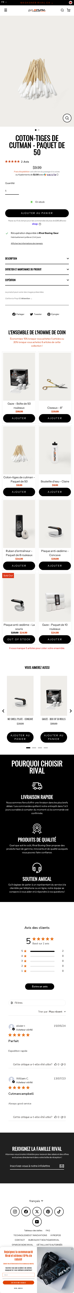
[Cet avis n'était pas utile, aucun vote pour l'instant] (62, 1064)
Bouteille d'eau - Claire (55, 481)
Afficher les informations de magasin (27, 243)
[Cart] (68, 10)
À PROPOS (55, 1235)
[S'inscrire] (61, 1166)
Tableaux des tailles (33, 1230)
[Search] (62, 10)
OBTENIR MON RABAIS (18, 1283)
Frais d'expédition (22, 171)
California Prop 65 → (18, 298)
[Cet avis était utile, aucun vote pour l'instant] (55, 1064)
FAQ (48, 1230)
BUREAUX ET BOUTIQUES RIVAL (43, 1240)
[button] (37, 174)
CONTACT (20, 1240)
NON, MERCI (18, 1288)
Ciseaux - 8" (55, 407)
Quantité (10, 183)
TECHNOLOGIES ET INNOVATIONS (30, 1235)
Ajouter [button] (19, 418)
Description (11, 258)
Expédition (10, 280)
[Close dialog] (72, 1249)
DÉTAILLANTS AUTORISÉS (49, 1244)
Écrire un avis (39, 986)
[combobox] (52, 1011)
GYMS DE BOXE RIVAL (22, 1244)
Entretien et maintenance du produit (23, 269)
